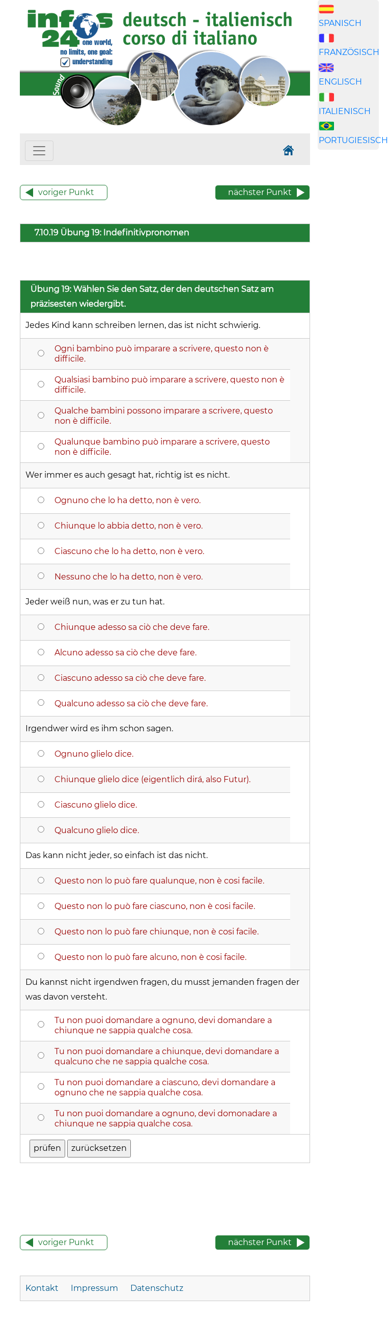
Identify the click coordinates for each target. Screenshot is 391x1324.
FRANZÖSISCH (349, 52)
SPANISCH (340, 23)
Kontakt (43, 1288)
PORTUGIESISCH (353, 140)
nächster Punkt (260, 192)
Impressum (94, 1288)
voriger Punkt (66, 192)
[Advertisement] (354, 332)
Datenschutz (156, 1288)
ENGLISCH (340, 82)
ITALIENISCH (345, 111)
